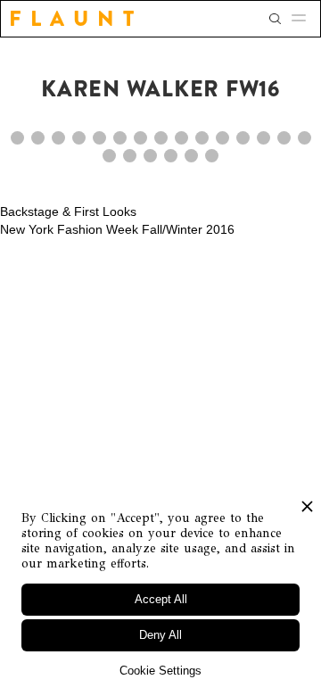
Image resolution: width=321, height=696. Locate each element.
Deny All (160, 635)
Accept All (161, 599)
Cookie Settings (160, 670)
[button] (304, 18)
